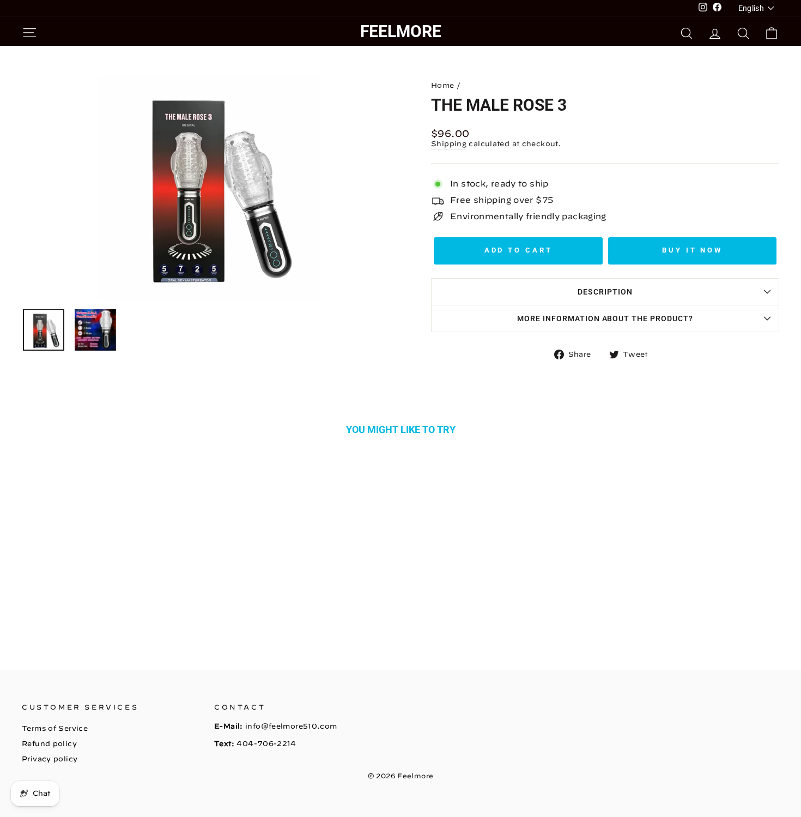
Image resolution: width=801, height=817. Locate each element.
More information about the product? (605, 318)
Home (442, 85)
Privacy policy (49, 759)
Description (605, 291)
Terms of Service (55, 728)
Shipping (448, 144)
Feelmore (400, 31)
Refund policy (49, 744)
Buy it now (692, 250)
